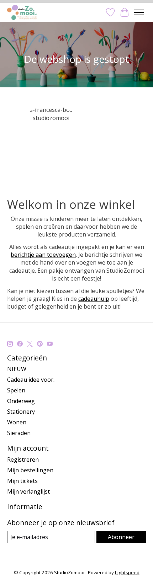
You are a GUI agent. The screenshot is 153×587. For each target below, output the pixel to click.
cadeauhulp (93, 299)
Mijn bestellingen (30, 470)
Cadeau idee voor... (32, 380)
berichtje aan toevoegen (43, 255)
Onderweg (21, 401)
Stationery (21, 411)
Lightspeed (127, 572)
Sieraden (19, 433)
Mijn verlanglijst (28, 491)
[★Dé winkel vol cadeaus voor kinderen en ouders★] (22, 12)
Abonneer (121, 537)
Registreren (23, 459)
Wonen (16, 422)
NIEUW (16, 369)
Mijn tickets (22, 481)
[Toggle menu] (139, 12)
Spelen (16, 390)
